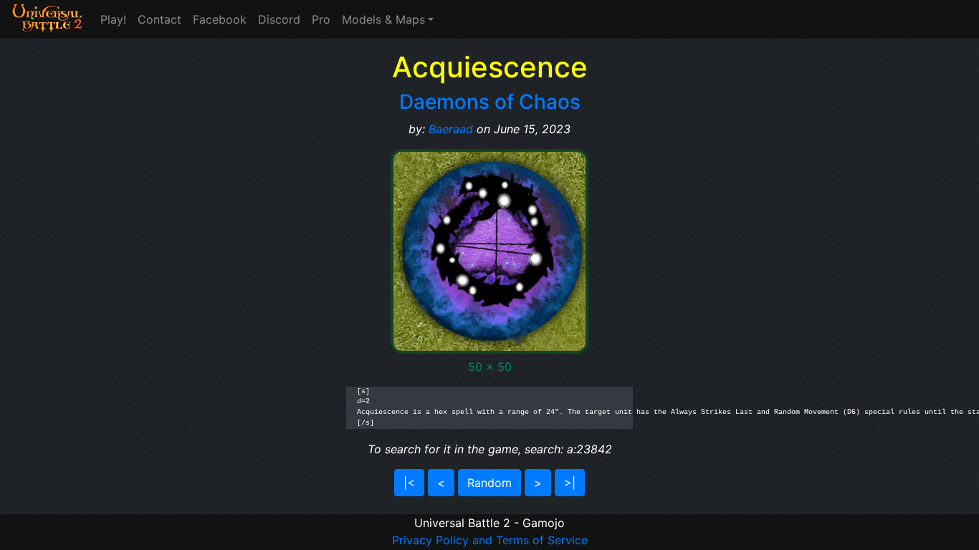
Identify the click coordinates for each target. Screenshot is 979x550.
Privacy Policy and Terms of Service (490, 540)
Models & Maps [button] (383, 19)
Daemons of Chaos (490, 102)
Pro (321, 19)
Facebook (220, 19)
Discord (279, 19)
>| (570, 483)
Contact (159, 19)
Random (489, 483)
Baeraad (451, 129)
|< (409, 483)
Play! (113, 19)
